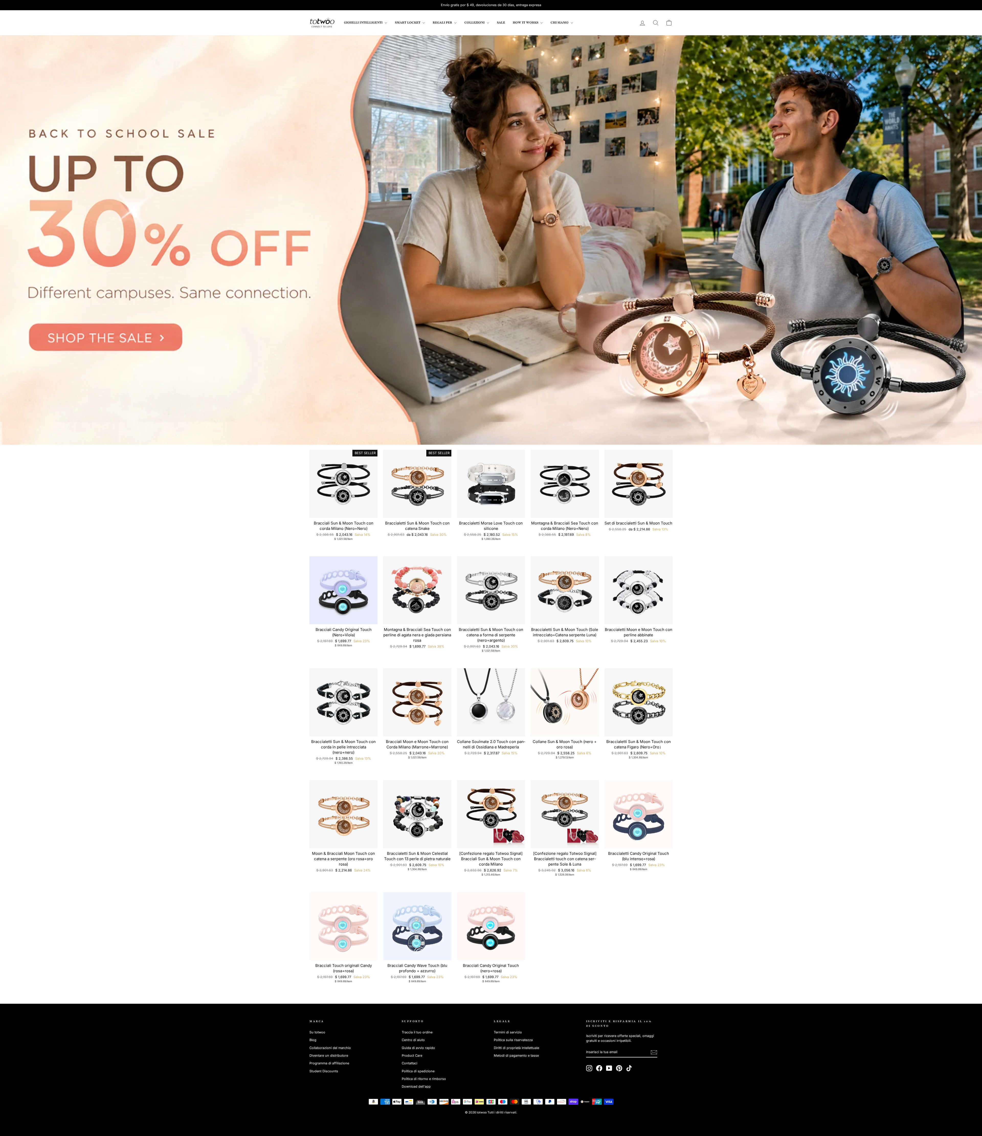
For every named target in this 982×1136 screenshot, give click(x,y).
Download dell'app (416, 1086)
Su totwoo (317, 1032)
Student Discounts (323, 1071)
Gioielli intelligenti (363, 22)
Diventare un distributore (328, 1055)
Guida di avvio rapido (418, 1048)
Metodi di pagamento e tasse (516, 1055)
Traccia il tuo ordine (417, 1032)
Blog (312, 1040)
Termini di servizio (508, 1032)
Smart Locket (408, 22)
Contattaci (409, 1063)
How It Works (526, 22)
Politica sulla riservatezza (513, 1040)
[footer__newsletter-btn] (654, 1052)
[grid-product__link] (343, 484)
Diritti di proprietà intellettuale (516, 1048)
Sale (501, 22)
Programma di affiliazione (329, 1063)
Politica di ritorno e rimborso (424, 1079)
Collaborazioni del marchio (330, 1048)
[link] (322, 23)
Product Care (412, 1055)
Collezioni (474, 22)
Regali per (443, 22)
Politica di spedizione (418, 1071)
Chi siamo (560, 22)
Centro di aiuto (413, 1040)
